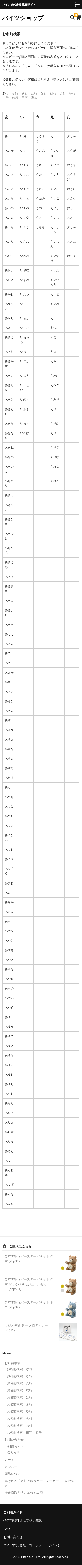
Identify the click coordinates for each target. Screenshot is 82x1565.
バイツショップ (23, 18)
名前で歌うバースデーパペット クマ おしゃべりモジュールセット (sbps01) (29, 1284)
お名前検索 (12, 1363)
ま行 (63, 93)
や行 (72, 93)
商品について (14, 1474)
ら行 (5, 98)
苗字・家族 (29, 98)
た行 (34, 93)
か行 (15, 93)
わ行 (15, 98)
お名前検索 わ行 (19, 1425)
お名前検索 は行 (19, 1397)
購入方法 (13, 1452)
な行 (44, 93)
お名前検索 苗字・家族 (24, 1432)
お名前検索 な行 (19, 1390)
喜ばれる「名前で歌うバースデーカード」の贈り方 (40, 1483)
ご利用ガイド (14, 1447)
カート (9, 1460)
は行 (53, 93)
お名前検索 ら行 (19, 1418)
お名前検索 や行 (19, 1411)
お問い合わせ (14, 1439)
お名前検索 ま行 (19, 1404)
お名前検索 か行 (19, 1369)
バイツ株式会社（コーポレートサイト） (32, 1545)
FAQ (6, 1529)
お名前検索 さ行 (19, 1376)
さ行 (24, 93)
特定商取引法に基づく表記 (24, 1493)
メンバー (11, 1467)
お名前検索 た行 (19, 1383)
